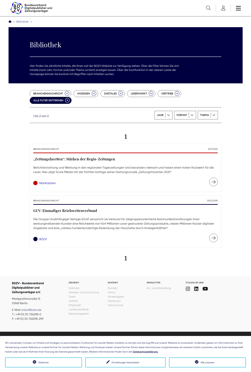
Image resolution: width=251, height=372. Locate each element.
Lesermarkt (139, 93)
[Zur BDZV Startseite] (10, 22)
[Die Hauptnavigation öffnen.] (238, 8)
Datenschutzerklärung (145, 351)
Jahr (160, 115)
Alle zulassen (207, 362)
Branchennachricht (48, 93)
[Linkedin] (196, 289)
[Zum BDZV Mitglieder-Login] (223, 8)
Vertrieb (167, 93)
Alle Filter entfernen (48, 100)
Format (182, 115)
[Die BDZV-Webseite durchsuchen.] (208, 8)
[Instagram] (188, 289)
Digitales (110, 93)
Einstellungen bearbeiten (125, 362)
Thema (204, 115)
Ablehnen (43, 362)
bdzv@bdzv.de (31, 310)
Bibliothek (22, 21)
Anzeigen (83, 93)
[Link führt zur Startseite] (31, 8)
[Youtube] (205, 289)
